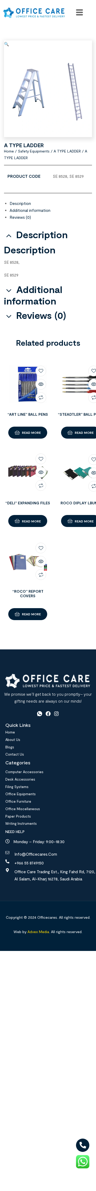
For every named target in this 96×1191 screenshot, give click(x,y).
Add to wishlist (40, 371)
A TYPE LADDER (67, 151)
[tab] (51, 203)
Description (20, 203)
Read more (31, 432)
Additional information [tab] (33, 295)
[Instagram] (56, 714)
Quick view (40, 384)
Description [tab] (42, 234)
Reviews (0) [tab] (41, 315)
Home (9, 151)
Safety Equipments (34, 151)
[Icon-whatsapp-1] (39, 714)
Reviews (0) (20, 217)
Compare (40, 397)
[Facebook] (48, 714)
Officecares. (47, 917)
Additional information (30, 210)
